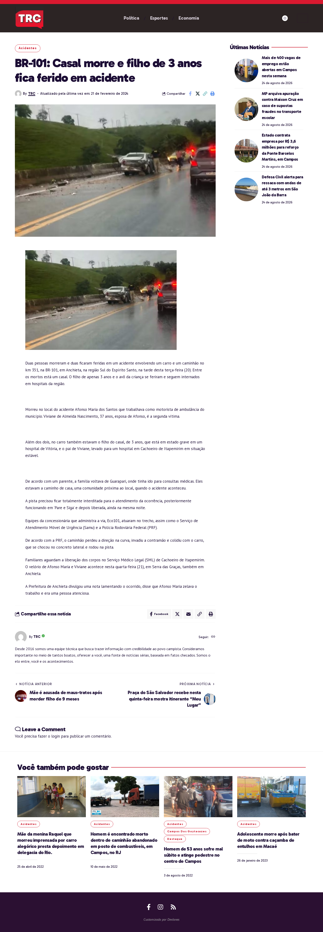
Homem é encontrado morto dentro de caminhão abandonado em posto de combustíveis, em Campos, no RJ (124, 843)
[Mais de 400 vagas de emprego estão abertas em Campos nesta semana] (246, 70)
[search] (302, 18)
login (55, 736)
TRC (31, 93)
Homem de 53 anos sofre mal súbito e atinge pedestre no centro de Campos (193, 855)
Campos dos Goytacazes (187, 831)
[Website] (213, 637)
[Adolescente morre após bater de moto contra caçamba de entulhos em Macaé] (271, 796)
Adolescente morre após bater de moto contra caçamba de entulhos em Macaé (268, 840)
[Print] (212, 93)
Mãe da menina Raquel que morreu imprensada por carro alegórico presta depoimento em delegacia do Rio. (50, 843)
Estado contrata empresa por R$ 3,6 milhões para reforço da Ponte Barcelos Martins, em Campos (280, 147)
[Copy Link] (205, 93)
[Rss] (173, 907)
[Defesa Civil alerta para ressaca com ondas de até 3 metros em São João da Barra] (246, 189)
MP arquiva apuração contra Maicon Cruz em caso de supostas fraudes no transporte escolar (282, 105)
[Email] (188, 614)
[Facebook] (149, 907)
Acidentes (28, 48)
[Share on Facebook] (190, 93)
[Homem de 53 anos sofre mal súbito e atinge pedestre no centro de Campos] (198, 796)
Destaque (175, 839)
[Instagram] (160, 907)
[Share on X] (197, 93)
